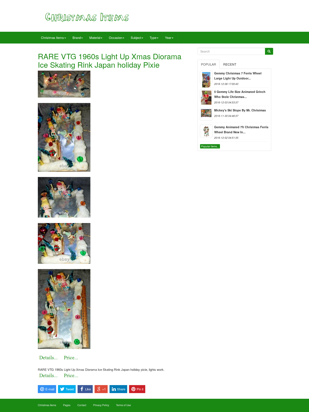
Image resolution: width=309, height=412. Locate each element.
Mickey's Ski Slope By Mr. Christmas (240, 110)
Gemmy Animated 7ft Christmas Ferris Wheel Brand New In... (241, 129)
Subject (136, 37)
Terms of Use (123, 405)
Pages (66, 405)
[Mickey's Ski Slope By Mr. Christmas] (206, 114)
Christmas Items (52, 37)
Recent (229, 64)
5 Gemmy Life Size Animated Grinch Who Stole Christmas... (239, 94)
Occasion (115, 37)
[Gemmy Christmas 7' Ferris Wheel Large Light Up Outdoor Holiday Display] (206, 77)
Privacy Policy (101, 405)
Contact (81, 405)
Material (94, 37)
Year (168, 37)
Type (153, 37)
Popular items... (210, 146)
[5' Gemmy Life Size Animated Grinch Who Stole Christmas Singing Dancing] (206, 95)
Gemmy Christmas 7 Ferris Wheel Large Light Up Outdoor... (237, 75)
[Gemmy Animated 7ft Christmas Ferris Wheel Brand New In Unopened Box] (206, 131)
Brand (77, 37)
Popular (208, 64)
